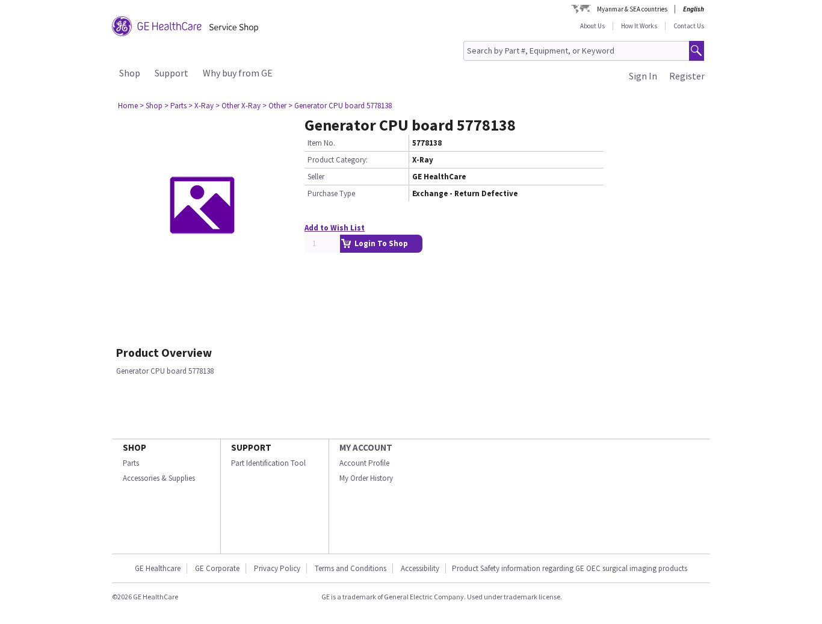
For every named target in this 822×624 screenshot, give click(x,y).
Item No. (321, 143)
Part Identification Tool (268, 463)
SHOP (134, 447)
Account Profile (364, 463)
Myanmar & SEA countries (632, 9)
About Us (592, 26)
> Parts (175, 105)
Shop (129, 73)
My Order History (366, 478)
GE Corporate (217, 568)
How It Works (639, 26)
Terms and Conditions (350, 568)
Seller (315, 176)
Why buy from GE (238, 73)
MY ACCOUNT (365, 447)
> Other (274, 105)
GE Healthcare (158, 568)
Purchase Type (331, 193)
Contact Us (688, 26)
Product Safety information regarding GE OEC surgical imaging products (569, 568)
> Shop (151, 105)
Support (171, 73)
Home (128, 105)
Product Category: (337, 160)
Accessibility (420, 568)
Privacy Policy (277, 568)
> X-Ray (201, 105)
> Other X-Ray (238, 105)
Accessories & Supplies (159, 478)
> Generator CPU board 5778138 (340, 105)
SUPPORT (251, 447)
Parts (131, 463)
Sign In (643, 76)
